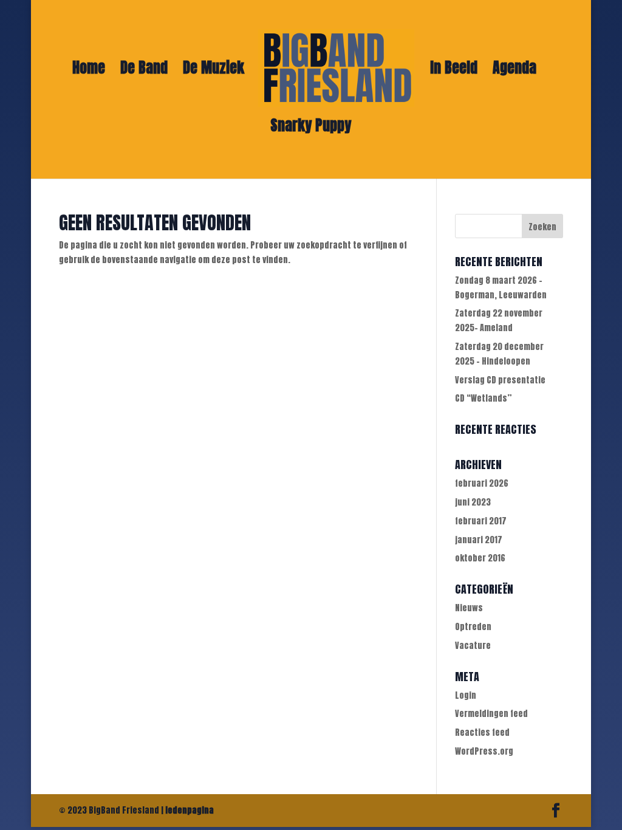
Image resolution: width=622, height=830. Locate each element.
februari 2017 (481, 521)
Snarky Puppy (310, 128)
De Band (144, 70)
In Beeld (453, 70)
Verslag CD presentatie (500, 380)
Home (88, 70)
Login (465, 695)
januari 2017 (478, 539)
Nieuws (469, 608)
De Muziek (213, 70)
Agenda (514, 70)
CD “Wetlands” (483, 398)
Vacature (473, 645)
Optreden (473, 626)
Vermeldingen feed (491, 713)
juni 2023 (473, 502)
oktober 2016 (480, 558)
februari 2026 (481, 483)
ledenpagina (189, 810)
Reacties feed (482, 732)
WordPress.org (484, 751)
